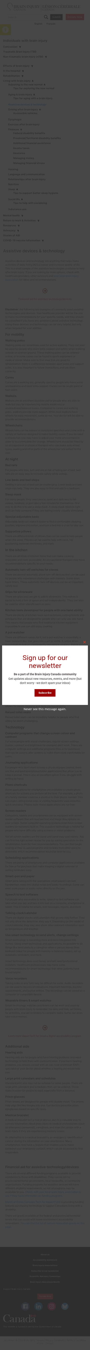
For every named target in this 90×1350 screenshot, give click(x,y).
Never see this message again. (45, 709)
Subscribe (45, 692)
